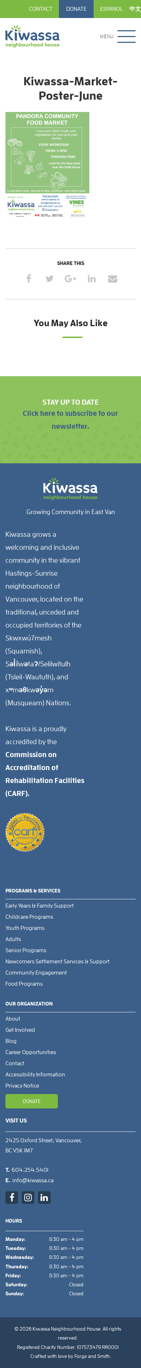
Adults (13, 939)
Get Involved (20, 1030)
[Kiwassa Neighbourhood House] (32, 36)
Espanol (111, 9)
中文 (135, 9)
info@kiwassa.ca (33, 1180)
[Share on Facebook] (29, 279)
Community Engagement (36, 973)
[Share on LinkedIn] (92, 279)
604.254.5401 (30, 1170)
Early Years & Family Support (39, 906)
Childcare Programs (29, 917)
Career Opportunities (30, 1052)
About (12, 1019)
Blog (11, 1041)
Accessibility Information (35, 1074)
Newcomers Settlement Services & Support (57, 961)
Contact (40, 9)
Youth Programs (24, 928)
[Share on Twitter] (50, 279)
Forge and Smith (92, 1356)
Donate (76, 9)
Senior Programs (25, 950)
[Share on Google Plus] (71, 279)
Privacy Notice (22, 1086)
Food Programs (24, 984)
